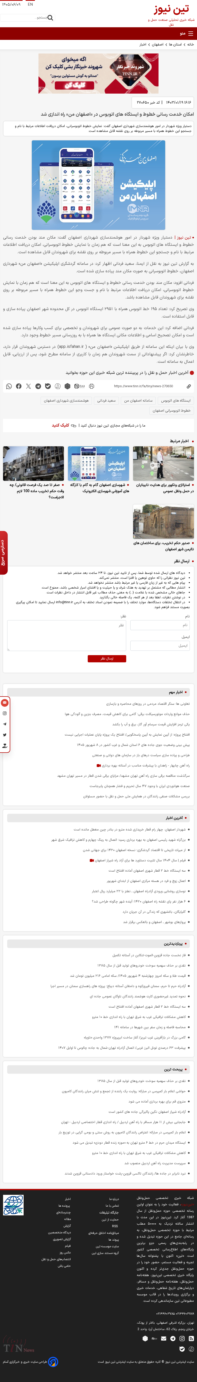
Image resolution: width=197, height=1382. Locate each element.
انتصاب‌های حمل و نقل (56, 1259)
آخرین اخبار (174, 818)
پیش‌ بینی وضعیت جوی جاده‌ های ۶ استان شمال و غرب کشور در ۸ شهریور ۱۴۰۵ (133, 745)
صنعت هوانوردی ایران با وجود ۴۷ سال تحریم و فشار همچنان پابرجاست (140, 786)
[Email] (5, 703)
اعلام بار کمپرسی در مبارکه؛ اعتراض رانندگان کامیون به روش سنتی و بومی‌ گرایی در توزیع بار (122, 1132)
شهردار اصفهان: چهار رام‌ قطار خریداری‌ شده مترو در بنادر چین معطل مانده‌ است (130, 829)
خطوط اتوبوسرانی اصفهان (172, 410)
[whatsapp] (9, 386)
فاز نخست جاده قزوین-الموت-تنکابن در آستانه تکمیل (149, 955)
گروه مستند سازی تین (105, 1253)
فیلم (68, 1246)
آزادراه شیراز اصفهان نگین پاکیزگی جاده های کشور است (147, 1111)
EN (30, 5)
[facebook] (19, 386)
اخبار (143, 44)
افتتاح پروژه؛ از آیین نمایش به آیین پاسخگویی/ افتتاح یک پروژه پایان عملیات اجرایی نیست (127, 734)
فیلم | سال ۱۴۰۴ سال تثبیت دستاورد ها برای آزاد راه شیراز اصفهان (140, 860)
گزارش (67, 1226)
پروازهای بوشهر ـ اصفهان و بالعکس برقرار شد (154, 922)
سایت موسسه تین (107, 1246)
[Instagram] (5, 714)
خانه (190, 44)
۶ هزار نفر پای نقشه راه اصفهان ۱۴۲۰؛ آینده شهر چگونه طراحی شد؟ (139, 901)
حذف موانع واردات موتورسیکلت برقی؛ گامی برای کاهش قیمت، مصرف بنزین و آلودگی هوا (127, 714)
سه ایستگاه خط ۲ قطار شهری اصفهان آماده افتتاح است (147, 870)
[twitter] (28, 386)
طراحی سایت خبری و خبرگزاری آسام (25, 1362)
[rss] (191, 1338)
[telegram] (38, 386)
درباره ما (114, 1199)
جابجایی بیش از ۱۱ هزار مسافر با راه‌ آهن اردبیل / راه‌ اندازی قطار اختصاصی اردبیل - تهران (123, 1122)
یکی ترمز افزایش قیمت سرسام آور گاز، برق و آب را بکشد (151, 724)
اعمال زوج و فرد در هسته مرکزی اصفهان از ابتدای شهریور (146, 881)
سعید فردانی (106, 400)
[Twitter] (5, 736)
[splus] (191, 1349)
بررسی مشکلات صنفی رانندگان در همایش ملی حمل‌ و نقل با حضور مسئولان (136, 796)
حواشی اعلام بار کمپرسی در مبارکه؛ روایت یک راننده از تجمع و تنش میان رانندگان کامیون (124, 1091)
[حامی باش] (5, 747)
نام (187, 616)
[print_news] (91, 386)
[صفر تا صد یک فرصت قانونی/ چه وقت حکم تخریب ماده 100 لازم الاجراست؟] (33, 463)
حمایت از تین (110, 1219)
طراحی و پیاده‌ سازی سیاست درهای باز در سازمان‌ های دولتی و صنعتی (141, 755)
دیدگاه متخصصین (59, 1232)
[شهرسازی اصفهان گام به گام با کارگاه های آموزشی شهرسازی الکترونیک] (98, 463)
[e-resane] (13, 1205)
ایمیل (186, 637)
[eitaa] (79, 386)
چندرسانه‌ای (63, 1212)
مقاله (67, 1219)
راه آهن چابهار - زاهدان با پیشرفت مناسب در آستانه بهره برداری (145, 765)
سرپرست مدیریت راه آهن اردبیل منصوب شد (155, 1163)
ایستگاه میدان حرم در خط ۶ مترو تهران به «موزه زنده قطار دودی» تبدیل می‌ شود (129, 1142)
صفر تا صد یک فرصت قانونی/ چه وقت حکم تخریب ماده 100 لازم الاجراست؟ (36, 491)
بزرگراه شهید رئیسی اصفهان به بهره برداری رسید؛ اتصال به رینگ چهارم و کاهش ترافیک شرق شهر (118, 839)
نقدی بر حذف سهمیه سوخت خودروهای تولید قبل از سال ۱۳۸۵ (141, 965)
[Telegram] (5, 725)
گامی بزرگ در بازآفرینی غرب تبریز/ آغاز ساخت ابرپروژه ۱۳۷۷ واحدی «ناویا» (135, 1037)
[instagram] (182, 1338)
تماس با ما (112, 1206)
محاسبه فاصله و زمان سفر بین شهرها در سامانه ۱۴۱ (150, 1027)
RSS (115, 1226)
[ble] (48, 386)
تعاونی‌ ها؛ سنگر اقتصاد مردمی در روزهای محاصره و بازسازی (148, 703)
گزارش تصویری (62, 1239)
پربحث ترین (173, 1069)
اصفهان (157, 44)
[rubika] (67, 386)
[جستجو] (50, 18)
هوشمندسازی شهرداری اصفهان (66, 400)
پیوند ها (114, 1240)
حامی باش (64, 1266)
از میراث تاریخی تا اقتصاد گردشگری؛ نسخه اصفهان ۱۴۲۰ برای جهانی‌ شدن (134, 850)
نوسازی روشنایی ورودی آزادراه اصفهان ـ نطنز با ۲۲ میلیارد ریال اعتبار (139, 891)
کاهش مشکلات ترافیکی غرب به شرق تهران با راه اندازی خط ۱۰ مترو (139, 1017)
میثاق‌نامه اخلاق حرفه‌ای (103, 1233)
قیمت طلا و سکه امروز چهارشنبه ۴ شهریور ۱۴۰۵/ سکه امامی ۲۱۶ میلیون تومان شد (128, 975)
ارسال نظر (107, 658)
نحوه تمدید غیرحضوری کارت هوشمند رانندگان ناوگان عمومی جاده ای (138, 996)
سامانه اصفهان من (138, 400)
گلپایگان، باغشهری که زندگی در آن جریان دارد (154, 911)
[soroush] (58, 386)
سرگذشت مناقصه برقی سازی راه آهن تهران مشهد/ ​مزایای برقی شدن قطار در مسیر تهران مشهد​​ (123, 775)
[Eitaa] (154, 1338)
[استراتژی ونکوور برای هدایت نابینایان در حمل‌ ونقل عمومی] (163, 463)
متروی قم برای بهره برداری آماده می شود (157, 1101)
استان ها (175, 44)
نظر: (123, 616)
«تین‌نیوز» (187, 1204)
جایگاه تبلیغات (109, 1212)
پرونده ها (64, 1206)
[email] (163, 1338)
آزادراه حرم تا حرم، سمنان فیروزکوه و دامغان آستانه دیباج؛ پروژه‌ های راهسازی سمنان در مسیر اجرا (118, 986)
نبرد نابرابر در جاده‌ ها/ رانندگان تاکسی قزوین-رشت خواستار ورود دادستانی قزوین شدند (125, 1173)
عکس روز (65, 1252)
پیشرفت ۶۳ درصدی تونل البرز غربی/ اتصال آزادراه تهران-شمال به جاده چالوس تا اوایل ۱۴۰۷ (122, 1047)
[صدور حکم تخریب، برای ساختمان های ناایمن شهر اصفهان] (163, 521)
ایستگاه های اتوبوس (176, 400)
